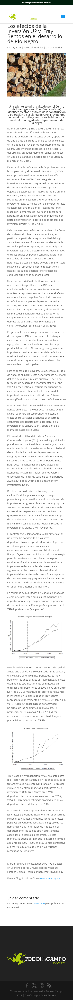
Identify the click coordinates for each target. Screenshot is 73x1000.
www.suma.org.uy (49, 878)
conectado (39, 903)
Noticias (38, 47)
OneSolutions (49, 995)
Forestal (28, 47)
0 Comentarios (54, 47)
